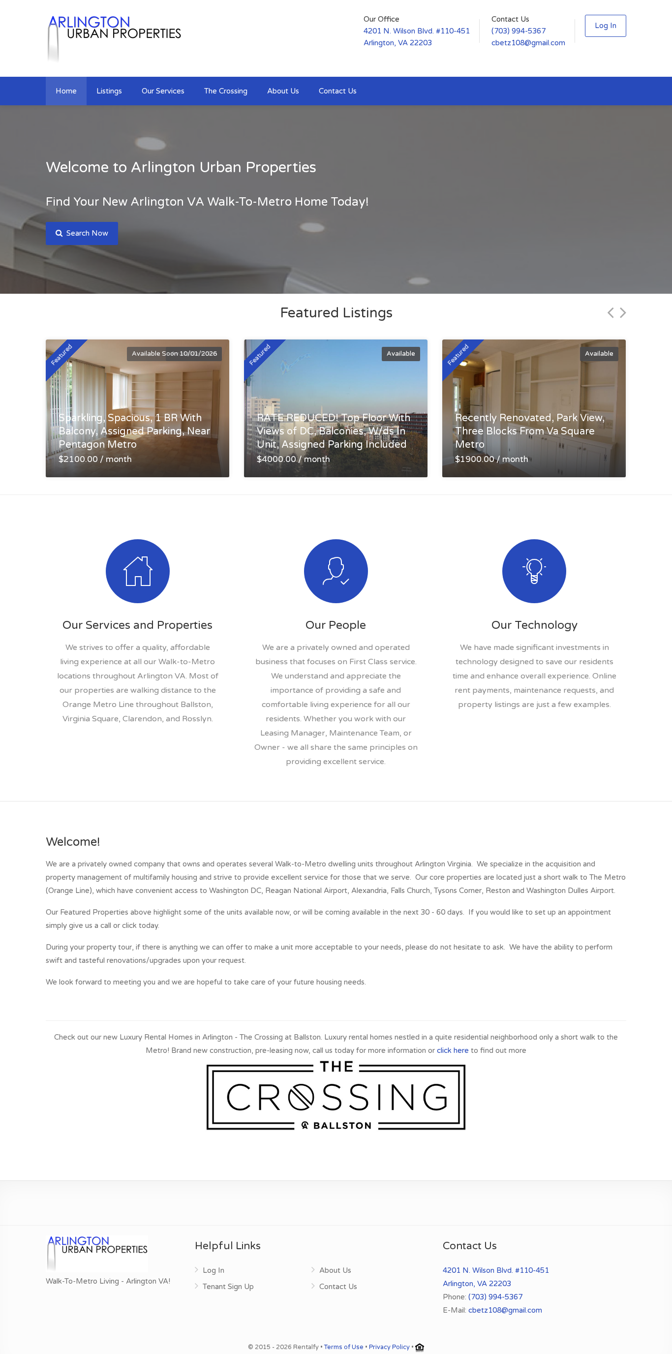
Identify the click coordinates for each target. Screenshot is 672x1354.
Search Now (86, 233)
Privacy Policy (389, 1347)
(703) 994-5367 (518, 31)
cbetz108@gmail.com (528, 42)
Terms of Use (344, 1347)
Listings (109, 91)
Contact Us (338, 91)
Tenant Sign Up (228, 1286)
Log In (605, 25)
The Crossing (225, 91)
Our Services (163, 91)
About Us (283, 91)
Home (66, 91)
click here (453, 1050)
